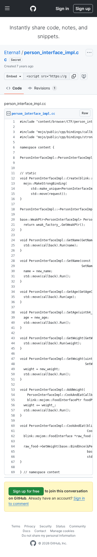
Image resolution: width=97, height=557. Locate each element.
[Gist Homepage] (33, 8)
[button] (73, 76)
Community (77, 526)
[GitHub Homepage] (33, 543)
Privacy (29, 526)
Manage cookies (62, 531)
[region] (48, 297)
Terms (15, 526)
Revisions (44, 88)
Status (60, 526)
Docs (26, 531)
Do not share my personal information (49, 535)
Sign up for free (26, 491)
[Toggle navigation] (7, 8)
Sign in (62, 8)
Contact (40, 531)
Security (46, 526)
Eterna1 (12, 52)
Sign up (83, 8)
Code (17, 88)
